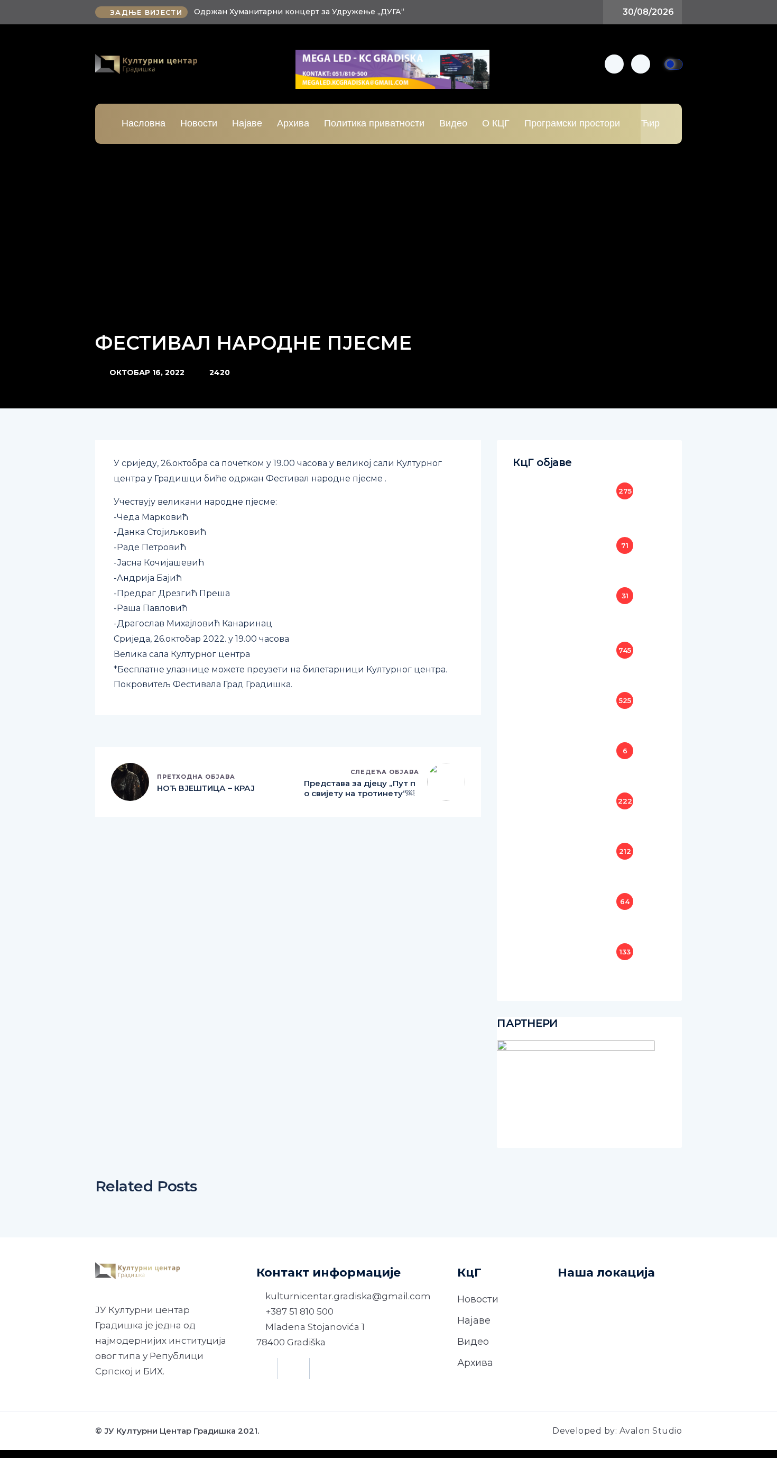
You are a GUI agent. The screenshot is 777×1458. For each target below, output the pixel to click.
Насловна (143, 123)
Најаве (247, 123)
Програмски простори (572, 123)
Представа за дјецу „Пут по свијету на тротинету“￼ (359, 788)
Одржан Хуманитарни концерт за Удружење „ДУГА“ (299, 11)
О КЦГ (496, 123)
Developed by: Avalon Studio (617, 1431)
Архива (293, 123)
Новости (198, 123)
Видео (453, 123)
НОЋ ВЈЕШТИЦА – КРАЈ (206, 788)
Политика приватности (374, 123)
